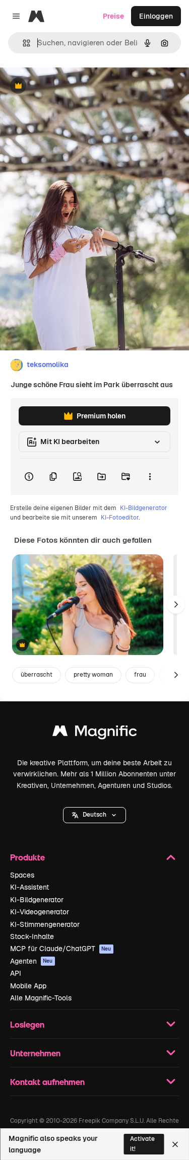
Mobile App (28, 985)
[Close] (175, 1144)
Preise (113, 16)
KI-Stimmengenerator (45, 924)
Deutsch (94, 815)
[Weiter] (176, 604)
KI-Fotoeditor (120, 518)
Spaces (22, 875)
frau (140, 675)
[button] (94, 815)
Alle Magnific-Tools (41, 997)
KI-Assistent (29, 887)
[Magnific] (94, 733)
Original (64, 86)
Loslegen (27, 1024)
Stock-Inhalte (32, 936)
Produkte (27, 857)
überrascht (36, 675)
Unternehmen (35, 1053)
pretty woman (93, 675)
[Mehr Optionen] (150, 477)
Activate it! (142, 1143)
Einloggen (156, 16)
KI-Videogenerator (39, 911)
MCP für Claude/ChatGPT (60, 948)
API (15, 973)
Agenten (31, 961)
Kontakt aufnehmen (47, 1081)
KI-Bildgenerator (143, 508)
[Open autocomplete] (22, 43)
